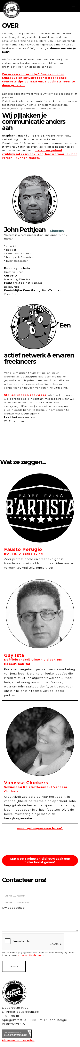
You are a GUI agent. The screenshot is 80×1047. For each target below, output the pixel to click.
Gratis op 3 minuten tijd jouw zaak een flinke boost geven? (40, 860)
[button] (40, 6)
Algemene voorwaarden (18, 1040)
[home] (12, 9)
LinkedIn (57, 231)
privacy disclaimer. (31, 955)
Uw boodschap (13, 907)
